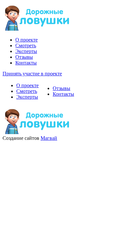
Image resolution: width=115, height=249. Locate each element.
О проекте (26, 39)
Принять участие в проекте (32, 73)
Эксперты (26, 51)
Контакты (26, 62)
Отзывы (24, 57)
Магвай (49, 138)
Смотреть (25, 45)
